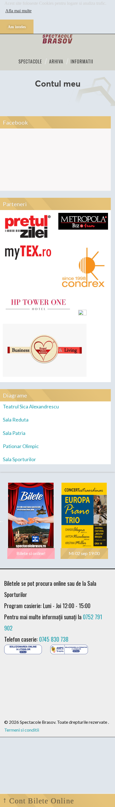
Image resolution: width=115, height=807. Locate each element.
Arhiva (56, 61)
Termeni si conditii (21, 729)
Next (108, 521)
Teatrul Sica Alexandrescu (31, 406)
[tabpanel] (31, 520)
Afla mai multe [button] (18, 10)
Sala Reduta (15, 419)
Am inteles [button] (17, 27)
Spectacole (30, 61)
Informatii (82, 61)
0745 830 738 (53, 639)
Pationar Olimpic (21, 446)
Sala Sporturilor (19, 459)
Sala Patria (14, 433)
